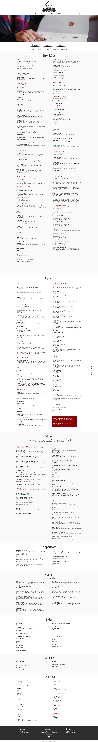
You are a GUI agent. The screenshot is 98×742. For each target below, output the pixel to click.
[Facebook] (79, 13)
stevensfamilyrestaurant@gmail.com (49, 732)
